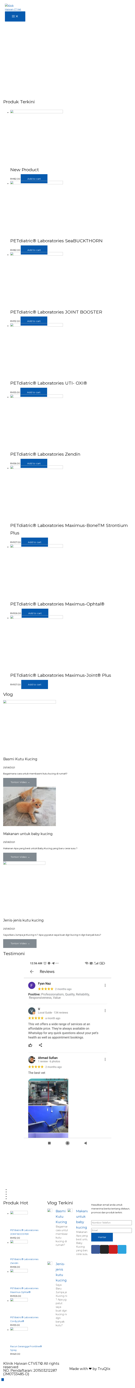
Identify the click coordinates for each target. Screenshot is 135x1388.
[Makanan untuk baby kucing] (29, 825)
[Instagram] (104, 1249)
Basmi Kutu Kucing (20, 759)
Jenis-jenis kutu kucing (23, 920)
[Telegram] (122, 1249)
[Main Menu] (15, 16)
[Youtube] (113, 1249)
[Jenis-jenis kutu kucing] (24, 864)
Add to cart (34, 178)
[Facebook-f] (95, 1249)
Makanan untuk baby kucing (28, 834)
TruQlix (104, 1369)
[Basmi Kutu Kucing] (29, 702)
